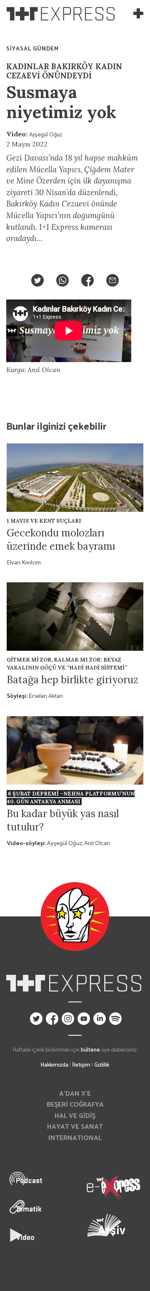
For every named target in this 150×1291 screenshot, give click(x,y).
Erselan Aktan (46, 696)
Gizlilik (101, 1065)
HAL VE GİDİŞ (75, 1116)
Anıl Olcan (97, 843)
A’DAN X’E (75, 1094)
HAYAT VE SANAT (75, 1126)
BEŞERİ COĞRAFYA (75, 1104)
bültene (90, 1049)
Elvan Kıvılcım (24, 563)
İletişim (81, 1065)
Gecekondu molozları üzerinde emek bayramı (61, 539)
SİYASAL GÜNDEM (32, 48)
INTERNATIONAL (75, 1138)
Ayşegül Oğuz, (65, 843)
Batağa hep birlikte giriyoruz (72, 679)
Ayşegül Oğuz (45, 134)
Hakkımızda (54, 1065)
